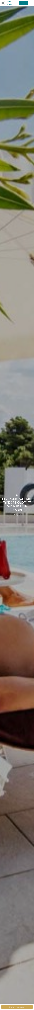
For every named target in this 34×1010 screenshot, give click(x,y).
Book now (23, 3)
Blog (17, 495)
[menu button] (3, 3)
